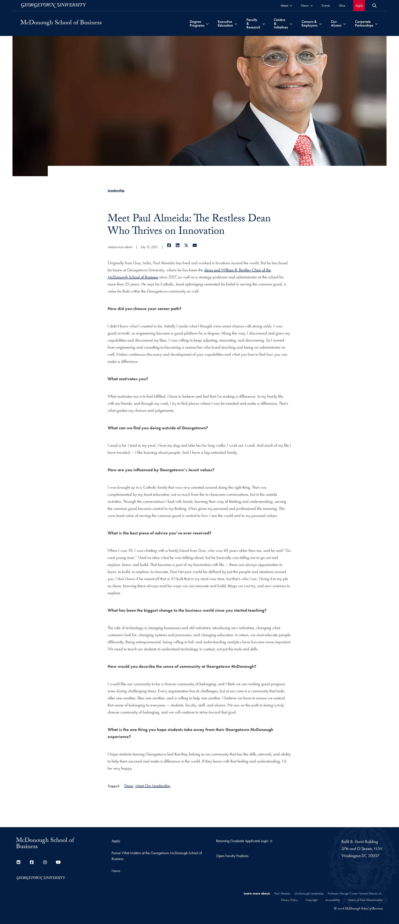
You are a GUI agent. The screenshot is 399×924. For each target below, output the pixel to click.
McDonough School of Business (61, 23)
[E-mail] (194, 245)
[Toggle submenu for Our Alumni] (344, 23)
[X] (186, 245)
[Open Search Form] (374, 5)
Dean (128, 785)
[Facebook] (169, 245)
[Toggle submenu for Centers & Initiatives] (291, 23)
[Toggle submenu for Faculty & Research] (263, 23)
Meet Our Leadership (152, 785)
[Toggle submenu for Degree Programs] (207, 23)
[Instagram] (45, 862)
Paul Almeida (282, 893)
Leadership (116, 190)
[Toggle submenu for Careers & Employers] (320, 23)
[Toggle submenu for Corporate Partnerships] (376, 23)
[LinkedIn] (177, 245)
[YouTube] (58, 862)
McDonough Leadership (309, 893)
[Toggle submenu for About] (291, 5)
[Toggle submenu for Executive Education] (236, 23)
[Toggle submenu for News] (311, 5)
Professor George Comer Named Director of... (355, 893)
